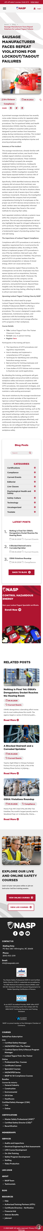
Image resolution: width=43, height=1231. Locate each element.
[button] (13, 609)
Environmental (11, 1092)
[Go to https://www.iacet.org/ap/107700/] (21, 1004)
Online (5, 1059)
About (5, 1176)
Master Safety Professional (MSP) (20, 1119)
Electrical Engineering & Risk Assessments (22, 1146)
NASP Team (9, 1180)
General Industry (12, 1085)
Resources (7, 1196)
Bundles (5, 1079)
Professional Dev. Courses (16, 1062)
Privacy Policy (34, 1228)
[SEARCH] (31, 453)
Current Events (31, 539)
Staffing (8, 1160)
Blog (14, 24)
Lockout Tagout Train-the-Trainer (18, 1055)
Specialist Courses (12, 1069)
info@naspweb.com (10, 963)
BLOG (4, 1190)
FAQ (6, 1201)
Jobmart (8, 1218)
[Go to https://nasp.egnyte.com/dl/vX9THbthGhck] (21, 978)
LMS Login (7, 1170)
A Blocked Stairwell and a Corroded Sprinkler (20, 546)
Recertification (11, 1126)
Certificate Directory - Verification (19, 1207)
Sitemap (21, 1230)
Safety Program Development (17, 1156)
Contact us (7, 941)
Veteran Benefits (12, 1214)
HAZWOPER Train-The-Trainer (17, 1046)
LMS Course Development (16, 1150)
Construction (10, 1088)
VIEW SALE (35, 2)
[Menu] (4, 8)
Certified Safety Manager (16, 1042)
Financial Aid (10, 1211)
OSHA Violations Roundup (20, 558)
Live (4, 1040)
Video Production (12, 1163)
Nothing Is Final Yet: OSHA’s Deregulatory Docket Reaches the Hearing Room (23, 532)
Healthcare (9, 1098)
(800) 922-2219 (9, 955)
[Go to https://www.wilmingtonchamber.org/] (21, 1022)
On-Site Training (12, 1153)
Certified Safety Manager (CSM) (16, 1102)
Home (6, 24)
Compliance (9, 103)
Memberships (9, 1132)
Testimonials (10, 1184)
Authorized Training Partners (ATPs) (20, 1204)
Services (6, 1138)
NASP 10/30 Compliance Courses (19, 1075)
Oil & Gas (9, 1095)
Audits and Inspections (14, 1143)
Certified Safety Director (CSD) (18, 1122)
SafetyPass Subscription (12, 1036)
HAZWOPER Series (12, 1072)
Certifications (9, 1115)
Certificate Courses (13, 1065)
